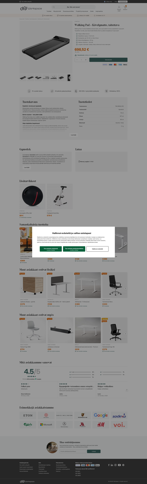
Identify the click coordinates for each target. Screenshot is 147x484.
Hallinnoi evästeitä (97, 249)
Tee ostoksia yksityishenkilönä (74, 249)
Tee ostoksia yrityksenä (51, 249)
